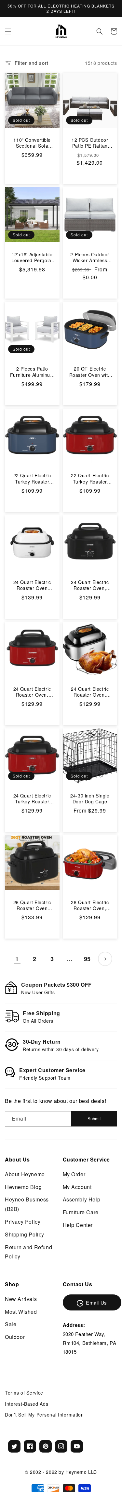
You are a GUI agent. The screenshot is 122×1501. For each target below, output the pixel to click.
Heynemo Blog (23, 1187)
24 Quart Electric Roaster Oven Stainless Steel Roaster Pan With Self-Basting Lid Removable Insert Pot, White (32, 585)
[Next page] (105, 959)
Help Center (78, 1225)
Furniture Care (81, 1212)
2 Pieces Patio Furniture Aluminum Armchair (32, 371)
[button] (8, 31)
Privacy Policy (22, 1221)
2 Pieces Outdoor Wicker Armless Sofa (89, 257)
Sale (10, 1324)
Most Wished (21, 1311)
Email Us (96, 1302)
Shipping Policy (24, 1234)
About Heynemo (25, 1174)
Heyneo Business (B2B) (27, 1204)
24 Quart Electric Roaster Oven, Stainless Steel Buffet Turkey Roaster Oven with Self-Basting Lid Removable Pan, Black (90, 585)
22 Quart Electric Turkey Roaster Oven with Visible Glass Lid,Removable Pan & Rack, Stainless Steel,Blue (32, 478)
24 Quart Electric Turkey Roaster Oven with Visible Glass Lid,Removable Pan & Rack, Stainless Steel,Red (32, 798)
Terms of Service (24, 1392)
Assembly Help (82, 1199)
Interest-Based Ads (26, 1403)
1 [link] (17, 959)
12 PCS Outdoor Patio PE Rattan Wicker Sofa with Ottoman (90, 143)
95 (87, 959)
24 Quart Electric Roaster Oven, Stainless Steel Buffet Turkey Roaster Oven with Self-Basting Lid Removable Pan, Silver (90, 692)
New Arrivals (21, 1299)
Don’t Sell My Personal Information (44, 1414)
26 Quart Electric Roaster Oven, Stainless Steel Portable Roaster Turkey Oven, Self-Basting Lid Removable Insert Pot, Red (90, 905)
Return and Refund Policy (28, 1251)
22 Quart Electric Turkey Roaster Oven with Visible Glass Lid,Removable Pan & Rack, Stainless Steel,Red (90, 478)
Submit (94, 1118)
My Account (77, 1187)
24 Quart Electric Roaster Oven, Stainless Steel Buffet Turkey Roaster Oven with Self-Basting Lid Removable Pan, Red (32, 692)
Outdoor (15, 1337)
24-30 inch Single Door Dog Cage (89, 798)
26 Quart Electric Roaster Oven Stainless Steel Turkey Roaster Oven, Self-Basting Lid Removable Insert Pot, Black (32, 905)
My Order (74, 1174)
